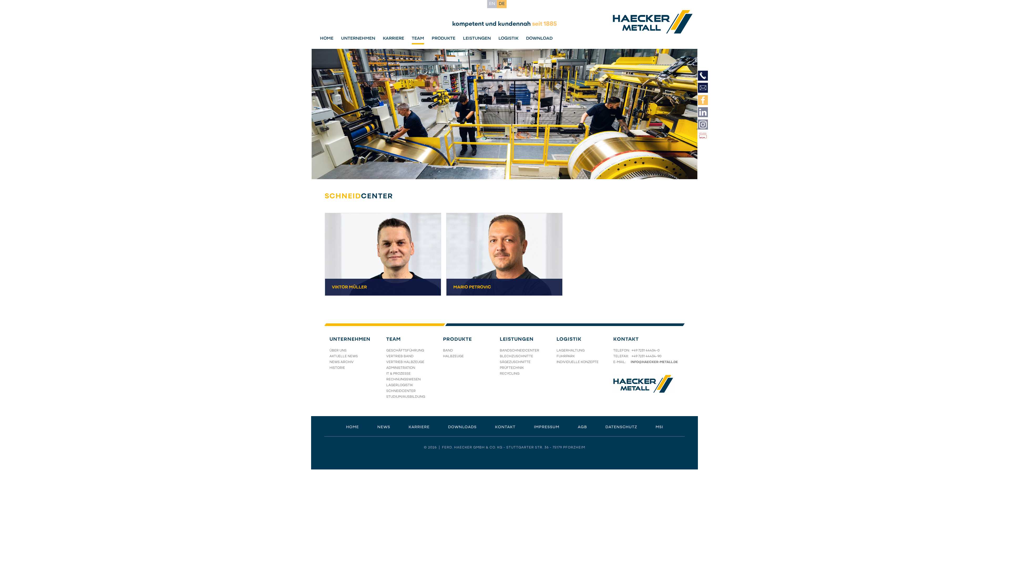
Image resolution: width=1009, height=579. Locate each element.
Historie (337, 368)
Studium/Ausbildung (405, 397)
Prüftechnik (512, 368)
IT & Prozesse (398, 373)
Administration (400, 368)
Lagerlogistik (399, 385)
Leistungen (477, 38)
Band (448, 350)
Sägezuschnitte (515, 362)
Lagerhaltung (571, 350)
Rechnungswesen (403, 379)
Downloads (462, 427)
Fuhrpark (566, 356)
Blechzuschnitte (516, 356)
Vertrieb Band (400, 356)
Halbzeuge (453, 356)
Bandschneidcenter (519, 350)
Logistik (508, 38)
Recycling (509, 373)
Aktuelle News (344, 356)
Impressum (546, 427)
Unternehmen (358, 38)
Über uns (338, 350)
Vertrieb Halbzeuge (405, 362)
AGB (582, 427)
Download (539, 38)
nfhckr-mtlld (654, 362)
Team (418, 38)
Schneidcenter (401, 391)
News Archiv (342, 362)
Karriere (393, 38)
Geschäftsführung (405, 350)
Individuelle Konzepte (578, 362)
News (383, 427)
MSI (659, 427)
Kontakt (626, 339)
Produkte (443, 38)
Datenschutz (621, 427)
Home (326, 38)
